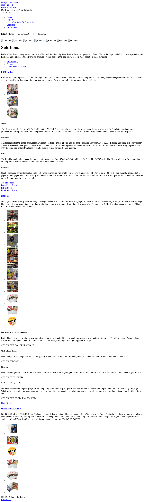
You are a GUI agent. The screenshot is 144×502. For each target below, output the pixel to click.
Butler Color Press (9, 7)
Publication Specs (9, 190)
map (3, 5)
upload (10, 5)
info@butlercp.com (9, 2)
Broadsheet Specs (9, 185)
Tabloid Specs (7, 183)
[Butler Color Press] (23, 36)
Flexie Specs (6, 188)
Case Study (6, 403)
